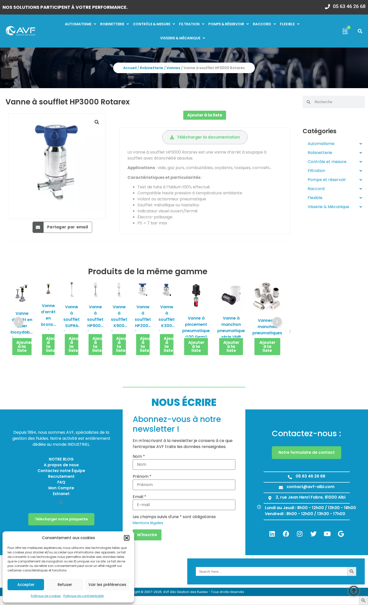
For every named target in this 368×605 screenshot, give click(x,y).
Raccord (262, 24)
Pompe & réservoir (226, 24)
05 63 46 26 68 (349, 6)
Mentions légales (148, 522)
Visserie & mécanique (180, 38)
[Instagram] (299, 534)
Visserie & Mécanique (328, 207)
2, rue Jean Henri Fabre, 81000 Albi (310, 497)
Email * (139, 497)
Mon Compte (61, 488)
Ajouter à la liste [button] (24, 346)
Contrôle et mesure (327, 162)
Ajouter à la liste (204, 115)
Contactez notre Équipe (61, 470)
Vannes (173, 67)
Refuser (65, 584)
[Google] (341, 534)
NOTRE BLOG (61, 459)
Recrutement (61, 476)
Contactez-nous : (306, 433)
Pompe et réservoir (327, 180)
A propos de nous (61, 465)
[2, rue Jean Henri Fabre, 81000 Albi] (270, 498)
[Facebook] (286, 534)
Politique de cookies (46, 596)
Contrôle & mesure (151, 24)
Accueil (130, 67)
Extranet (61, 493)
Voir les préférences (107, 584)
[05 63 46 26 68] (327, 5)
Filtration (189, 24)
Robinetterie (112, 24)
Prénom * (142, 477)
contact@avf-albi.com (310, 487)
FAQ (61, 482)
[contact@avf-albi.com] (281, 488)
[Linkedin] (272, 534)
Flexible (287, 24)
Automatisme (78, 24)
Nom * (139, 457)
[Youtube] (327, 534)
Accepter (26, 584)
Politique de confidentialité (83, 596)
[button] (126, 537)
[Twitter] (313, 534)
